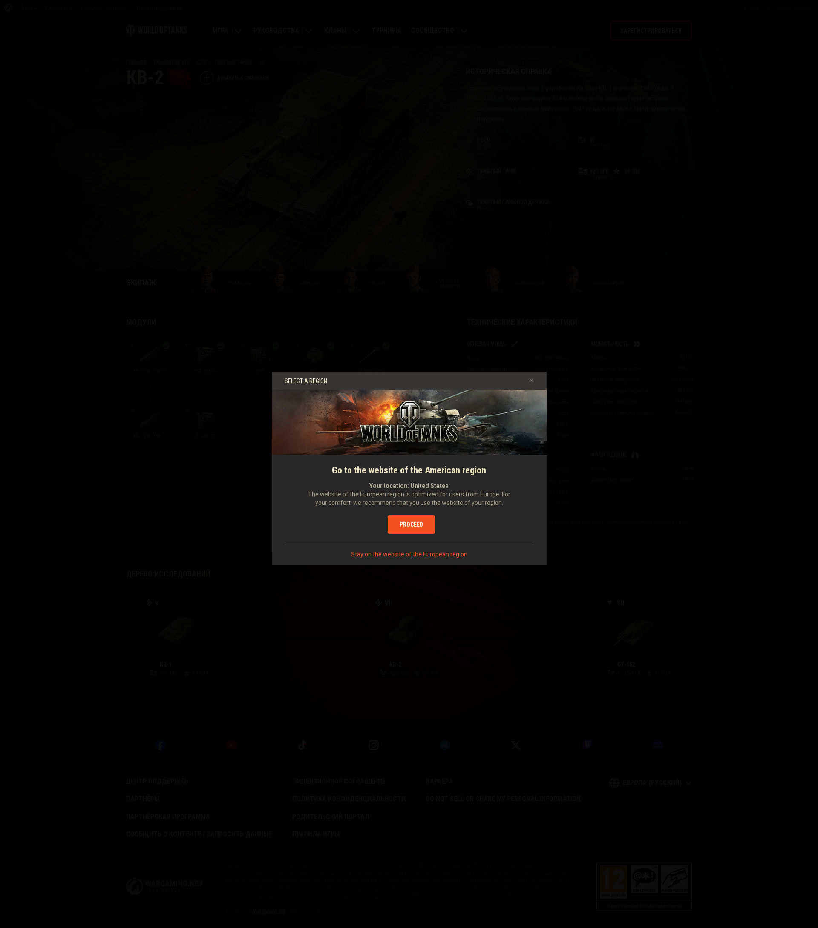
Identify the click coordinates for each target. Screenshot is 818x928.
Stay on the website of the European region (409, 554)
